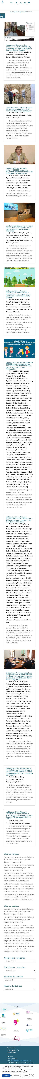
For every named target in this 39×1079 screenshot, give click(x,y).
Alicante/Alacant (19, 381)
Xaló (26, 188)
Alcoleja (22, 376)
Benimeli (28, 398)
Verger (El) (17, 617)
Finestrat (9, 183)
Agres (8, 373)
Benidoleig (26, 391)
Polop (18, 460)
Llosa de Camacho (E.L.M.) (20, 438)
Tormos (12, 474)
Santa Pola (10, 610)
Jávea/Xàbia (27, 573)
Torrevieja (24, 477)
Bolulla (8, 405)
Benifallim (17, 393)
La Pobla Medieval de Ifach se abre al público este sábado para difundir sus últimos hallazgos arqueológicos (19, 896)
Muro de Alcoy (16, 445)
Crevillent (27, 415)
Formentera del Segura (21, 423)
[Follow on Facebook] (16, 2)
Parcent (15, 452)
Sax (7, 188)
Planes (15, 118)
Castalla (15, 413)
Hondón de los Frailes (21, 433)
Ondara (9, 450)
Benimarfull (10, 398)
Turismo (16, 243)
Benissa (9, 401)
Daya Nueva (25, 180)
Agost (26, 371)
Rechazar (16, 1075)
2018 (21, 113)
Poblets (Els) (10, 460)
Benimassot (10, 180)
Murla (8, 445)
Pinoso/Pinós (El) (20, 457)
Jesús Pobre (17, 435)
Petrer (16, 455)
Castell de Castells (20, 55)
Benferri (9, 539)
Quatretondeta (18, 726)
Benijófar (9, 396)
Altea (23, 383)
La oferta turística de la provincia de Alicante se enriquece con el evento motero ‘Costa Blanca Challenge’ (19, 228)
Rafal (29, 460)
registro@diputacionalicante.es (21, 1060)
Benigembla (26, 393)
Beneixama (16, 178)
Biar (18, 403)
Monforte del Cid (24, 440)
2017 (21, 777)
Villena (8, 487)
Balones (9, 386)
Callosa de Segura (12, 408)
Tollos (8, 736)
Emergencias (10, 782)
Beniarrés (9, 55)
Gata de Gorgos (26, 566)
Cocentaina (15, 415)
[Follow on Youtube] (29, 2)
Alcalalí (26, 373)
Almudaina (27, 52)
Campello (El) (24, 408)
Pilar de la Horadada (13, 593)
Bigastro (24, 403)
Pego (22, 185)
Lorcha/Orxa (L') (11, 440)
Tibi (23, 188)
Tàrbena (9, 243)
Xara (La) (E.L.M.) (22, 487)
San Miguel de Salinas (22, 603)
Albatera (20, 373)
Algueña (9, 381)
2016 (21, 821)
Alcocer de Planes (12, 376)
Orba (18, 450)
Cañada (9, 413)
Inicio (12, 12)
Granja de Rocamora (18, 568)
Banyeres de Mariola (13, 235)
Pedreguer (22, 452)
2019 (20, 52)
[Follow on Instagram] (25, 2)
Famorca (9, 423)
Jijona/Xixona (14, 240)
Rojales (8, 465)
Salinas (29, 465)
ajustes (25, 1072)
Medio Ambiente (25, 115)
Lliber (21, 183)
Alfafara (27, 175)
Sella (11, 472)
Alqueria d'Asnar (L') (13, 383)
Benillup (24, 396)
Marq (14, 57)
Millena (21, 714)
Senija (11, 188)
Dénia (26, 418)
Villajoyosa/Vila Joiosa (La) (18, 484)
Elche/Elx (20, 563)
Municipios (20, 12)
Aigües (13, 373)
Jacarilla (9, 435)
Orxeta (8, 452)
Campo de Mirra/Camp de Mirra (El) (19, 410)
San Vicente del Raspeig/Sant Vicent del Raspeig (19, 730)
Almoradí (29, 381)
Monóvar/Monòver (12, 442)
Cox (22, 415)
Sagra (24, 465)
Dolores (16, 420)
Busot (14, 405)
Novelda (16, 447)
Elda (21, 420)
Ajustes (26, 1075)
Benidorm (9, 393)
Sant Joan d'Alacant (19, 469)
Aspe (27, 383)
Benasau (9, 388)
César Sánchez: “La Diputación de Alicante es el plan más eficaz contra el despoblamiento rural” (19, 109)
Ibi (30, 433)
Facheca (27, 420)
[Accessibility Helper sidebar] (2, 15)
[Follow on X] (20, 2)
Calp (26, 696)
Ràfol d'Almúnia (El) (13, 462)
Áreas (16, 686)
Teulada (18, 188)
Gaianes (9, 425)
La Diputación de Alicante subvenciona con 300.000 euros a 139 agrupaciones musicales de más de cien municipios (19, 519)
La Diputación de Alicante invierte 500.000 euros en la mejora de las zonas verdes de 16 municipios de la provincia (19, 170)
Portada (27, 57)
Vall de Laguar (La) (20, 482)
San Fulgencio (11, 467)
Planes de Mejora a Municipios (17, 723)
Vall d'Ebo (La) (20, 479)
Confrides (24, 558)
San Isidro (20, 467)
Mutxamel (26, 445)
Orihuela (24, 450)
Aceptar (6, 1075)
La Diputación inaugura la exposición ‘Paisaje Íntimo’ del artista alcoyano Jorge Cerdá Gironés (19, 859)
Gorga (16, 183)
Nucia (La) (23, 447)
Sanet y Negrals (18, 733)
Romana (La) (16, 465)
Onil (13, 450)
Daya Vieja (19, 418)
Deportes (9, 420)
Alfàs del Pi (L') (27, 529)
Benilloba (17, 396)
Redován (24, 462)
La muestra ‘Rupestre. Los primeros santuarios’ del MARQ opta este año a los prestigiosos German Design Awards (19, 47)
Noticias (20, 57)
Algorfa (9, 178)
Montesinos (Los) (26, 442)
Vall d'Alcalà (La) (25, 736)
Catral (17, 180)
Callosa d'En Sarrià (23, 405)
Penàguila (9, 455)
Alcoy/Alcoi (27, 233)
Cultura (9, 57)
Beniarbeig (10, 391)
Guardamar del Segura (22, 428)
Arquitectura (10, 779)
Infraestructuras (12, 709)
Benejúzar (25, 388)
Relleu (30, 462)
